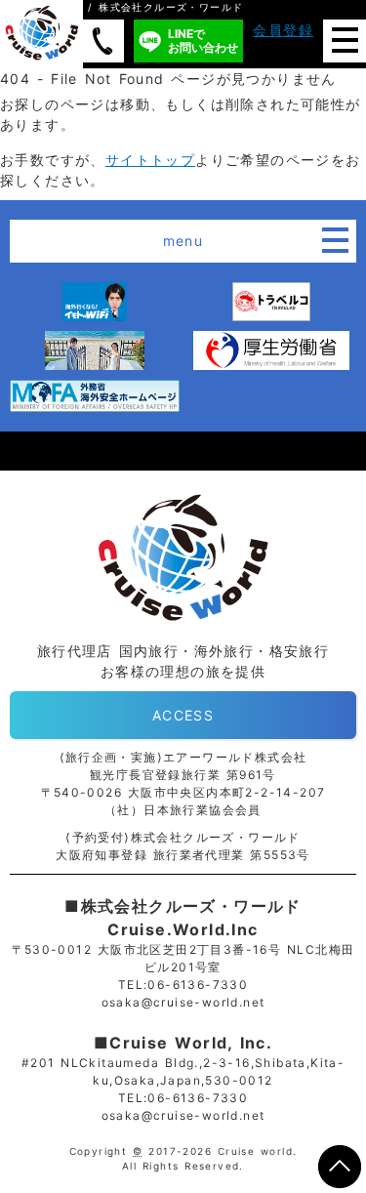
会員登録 (283, 29)
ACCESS (183, 715)
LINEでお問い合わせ (203, 40)
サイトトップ (150, 159)
